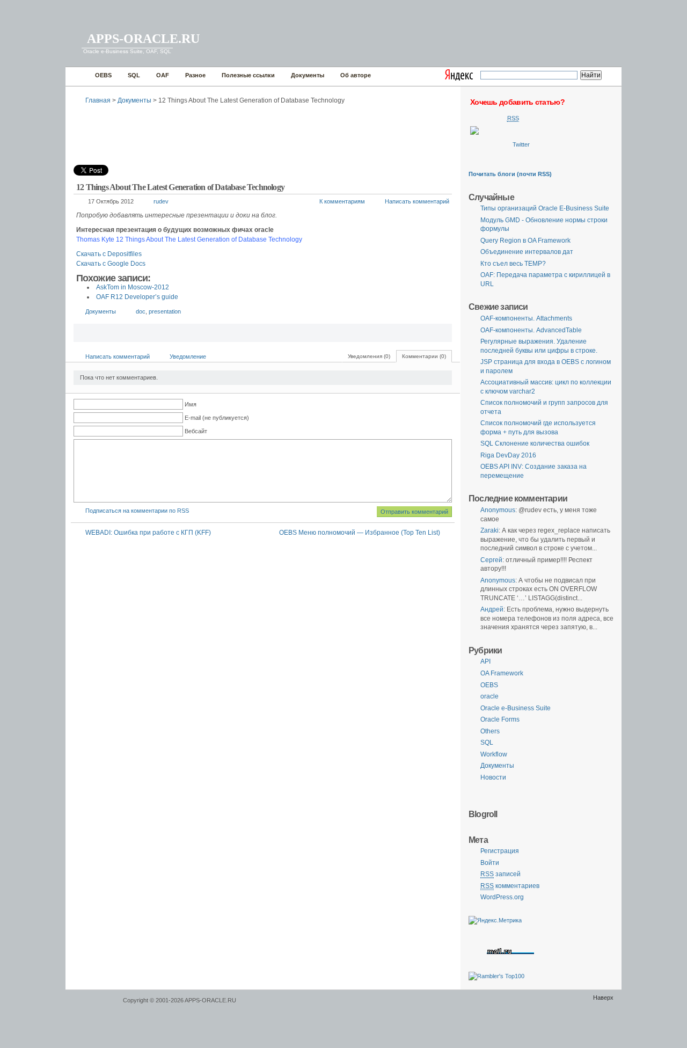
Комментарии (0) (424, 356)
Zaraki (489, 530)
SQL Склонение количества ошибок (534, 443)
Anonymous (497, 510)
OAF (162, 75)
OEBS (103, 75)
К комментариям (342, 201)
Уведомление (188, 356)
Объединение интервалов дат (526, 252)
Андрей (491, 609)
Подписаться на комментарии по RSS (137, 510)
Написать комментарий (417, 201)
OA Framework (501, 673)
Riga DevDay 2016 (508, 455)
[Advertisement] (269, 131)
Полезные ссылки (248, 75)
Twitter (521, 144)
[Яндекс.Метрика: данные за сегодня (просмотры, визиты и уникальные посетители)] (495, 920)
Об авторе (355, 75)
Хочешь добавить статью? (517, 102)
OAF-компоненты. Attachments (526, 318)
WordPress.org (502, 897)
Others (490, 731)
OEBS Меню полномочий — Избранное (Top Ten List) (359, 532)
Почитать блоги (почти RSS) (510, 174)
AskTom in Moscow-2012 (132, 287)
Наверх (603, 997)
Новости (493, 777)
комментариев (509, 886)
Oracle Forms (500, 719)
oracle (489, 696)
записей (500, 874)
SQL (134, 75)
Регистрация (499, 851)
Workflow (493, 754)
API (485, 661)
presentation (165, 311)
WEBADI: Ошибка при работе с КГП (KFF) (148, 532)
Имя (190, 404)
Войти (489, 863)
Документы (307, 75)
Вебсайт (196, 431)
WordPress (93, 1005)
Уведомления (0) (369, 356)
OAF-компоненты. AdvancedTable (531, 330)
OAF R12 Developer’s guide (137, 297)
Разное (195, 75)
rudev (161, 201)
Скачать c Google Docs (110, 263)
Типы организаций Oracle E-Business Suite (544, 208)
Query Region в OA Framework (525, 240)
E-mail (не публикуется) (217, 417)
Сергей (491, 560)
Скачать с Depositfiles (109, 254)
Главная (77, 76)
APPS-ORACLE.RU (143, 39)
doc (140, 311)
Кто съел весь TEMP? (513, 263)
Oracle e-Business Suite (515, 708)
